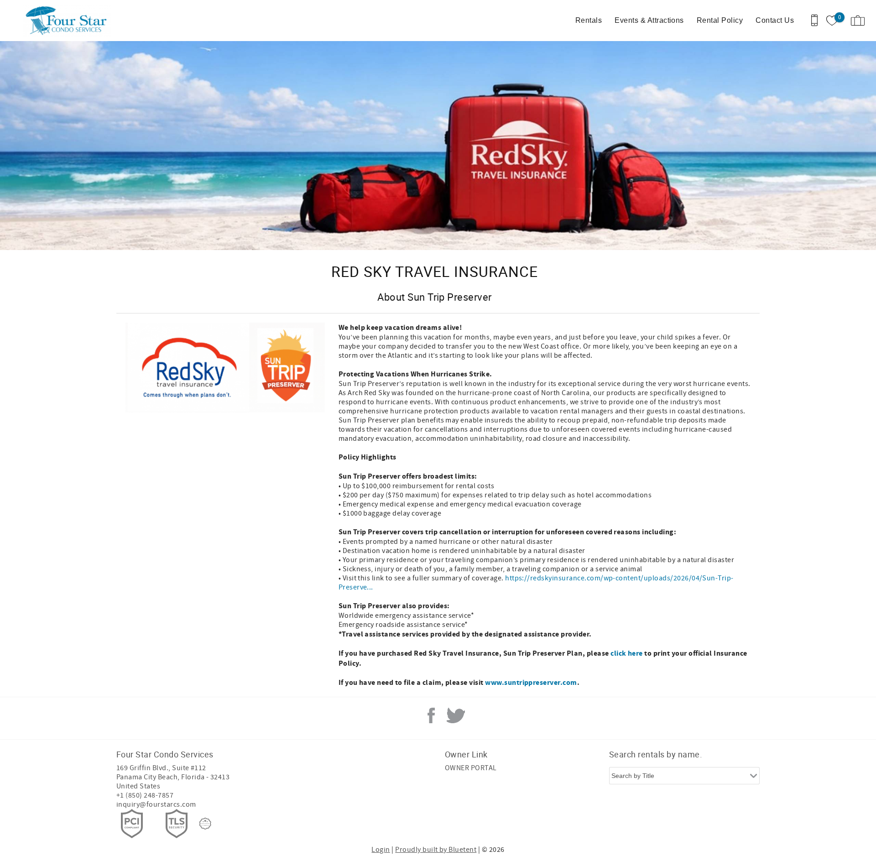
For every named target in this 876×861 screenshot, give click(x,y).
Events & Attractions (649, 20)
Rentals (588, 20)
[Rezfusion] (205, 823)
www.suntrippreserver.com (531, 683)
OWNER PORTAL (471, 767)
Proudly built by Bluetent (435, 849)
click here (626, 653)
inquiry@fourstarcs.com (156, 804)
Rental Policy (720, 20)
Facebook (431, 715)
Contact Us (775, 20)
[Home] (69, 20)
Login (380, 849)
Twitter (456, 715)
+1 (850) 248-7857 (144, 795)
